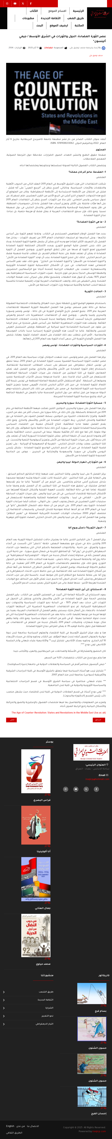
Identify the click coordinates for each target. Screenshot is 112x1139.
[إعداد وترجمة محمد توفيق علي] (103, 48)
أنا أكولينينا (43, 851)
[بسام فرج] (91, 993)
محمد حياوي (43, 964)
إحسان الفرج (98, 1113)
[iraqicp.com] (98, 14)
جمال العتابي (42, 908)
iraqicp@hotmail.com (97, 779)
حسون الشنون (97, 1048)
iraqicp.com (99, 1131)
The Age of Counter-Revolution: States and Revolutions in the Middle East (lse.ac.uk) (59, 713)
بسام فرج (100, 1011)
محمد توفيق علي (96, 56)
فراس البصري (41, 800)
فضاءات (48, 48)
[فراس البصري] (35, 771)
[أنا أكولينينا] (35, 825)
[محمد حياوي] (35, 935)
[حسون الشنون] (91, 1029)
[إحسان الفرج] (91, 1096)
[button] (55, 11)
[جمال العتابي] (35, 879)
